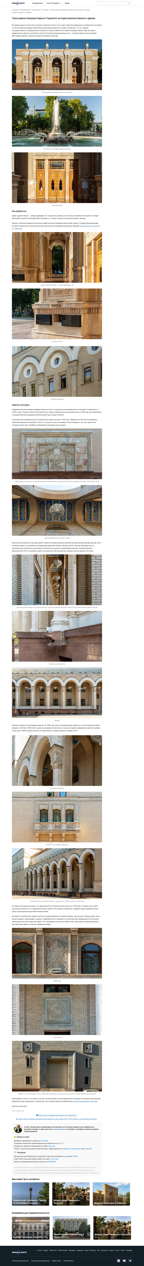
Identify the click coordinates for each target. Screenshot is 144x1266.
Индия (87, 1250)
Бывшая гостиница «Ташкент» (28, 1237)
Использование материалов (40, 1261)
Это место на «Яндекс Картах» (83, 1119)
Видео (67, 3)
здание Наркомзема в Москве (85, 1101)
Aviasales (44, 1141)
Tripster (75, 1156)
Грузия (111, 1250)
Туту (62, 1143)
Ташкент (45, 10)
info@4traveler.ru (68, 1261)
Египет (117, 1250)
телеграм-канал (59, 1129)
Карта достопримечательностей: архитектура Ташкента (43, 1119)
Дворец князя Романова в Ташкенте (112, 1234)
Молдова (129, 1250)
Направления (37, 3)
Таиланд (93, 1250)
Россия (39, 1250)
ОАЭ (98, 1250)
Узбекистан (36, 10)
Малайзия (72, 1250)
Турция (45, 1250)
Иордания (80, 1250)
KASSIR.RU (52, 1162)
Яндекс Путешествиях (72, 1149)
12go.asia (51, 1146)
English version (56, 1261)
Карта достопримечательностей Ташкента (58, 1115)
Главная (15, 10)
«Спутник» (54, 1159)
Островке (88, 1149)
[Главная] (18, 3)
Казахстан (104, 1250)
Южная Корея (62, 1250)
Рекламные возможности (20, 1261)
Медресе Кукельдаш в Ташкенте (110, 1203)
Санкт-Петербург (53, 3)
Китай (123, 1250)
